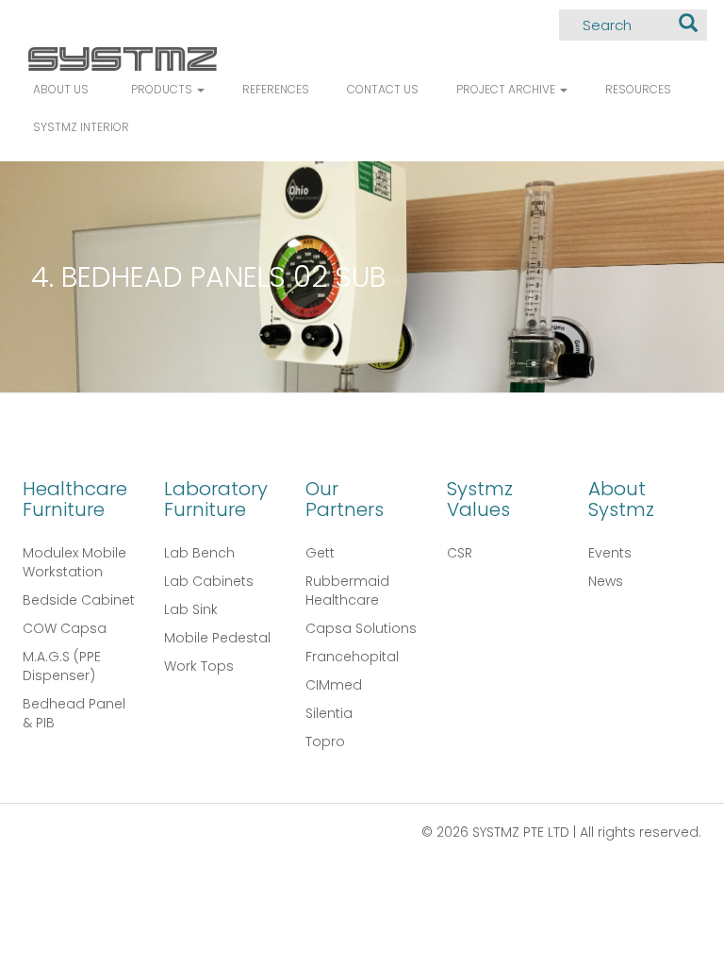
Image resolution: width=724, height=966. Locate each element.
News (605, 581)
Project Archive (507, 89)
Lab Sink (191, 609)
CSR (459, 552)
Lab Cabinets (209, 581)
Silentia (329, 713)
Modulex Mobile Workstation (74, 562)
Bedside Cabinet (79, 600)
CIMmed (333, 684)
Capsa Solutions (361, 628)
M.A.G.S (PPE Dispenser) (62, 666)
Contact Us (383, 89)
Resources (638, 89)
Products (163, 89)
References (275, 89)
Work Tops (199, 666)
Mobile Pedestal (217, 637)
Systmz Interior (81, 127)
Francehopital (352, 656)
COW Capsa (65, 628)
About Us (61, 89)
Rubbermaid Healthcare (347, 590)
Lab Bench (199, 552)
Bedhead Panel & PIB (74, 713)
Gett (320, 552)
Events (610, 552)
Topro (325, 741)
